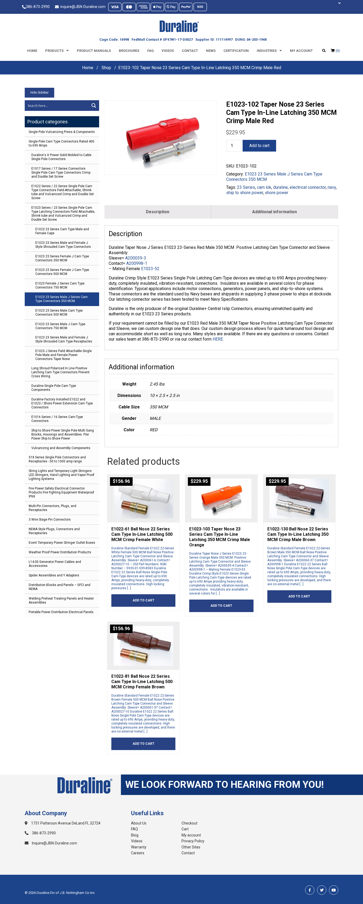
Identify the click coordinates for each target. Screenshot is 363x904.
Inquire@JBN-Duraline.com (54, 843)
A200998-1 (136, 263)
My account (301, 51)
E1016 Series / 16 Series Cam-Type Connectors (57, 419)
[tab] (157, 212)
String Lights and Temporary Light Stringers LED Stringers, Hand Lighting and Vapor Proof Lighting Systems (61, 475)
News (211, 51)
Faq (150, 51)
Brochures (129, 51)
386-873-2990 (38, 7)
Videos (168, 51)
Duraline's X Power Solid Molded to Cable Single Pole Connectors (61, 157)
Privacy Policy (193, 841)
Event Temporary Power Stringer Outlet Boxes (62, 543)
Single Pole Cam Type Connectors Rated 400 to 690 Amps (61, 143)
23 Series (246, 187)
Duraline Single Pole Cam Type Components (53, 388)
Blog (134, 835)
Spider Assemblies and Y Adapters (54, 575)
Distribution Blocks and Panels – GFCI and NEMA (59, 587)
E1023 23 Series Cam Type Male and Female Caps (62, 231)
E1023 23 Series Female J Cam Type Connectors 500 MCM (62, 272)
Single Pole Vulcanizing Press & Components (62, 132)
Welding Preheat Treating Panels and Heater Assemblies (61, 600)
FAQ (134, 829)
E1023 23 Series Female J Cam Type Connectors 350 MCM (62, 258)
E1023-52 (150, 268)
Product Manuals (94, 51)
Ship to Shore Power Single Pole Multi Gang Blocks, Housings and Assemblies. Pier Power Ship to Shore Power (62, 434)
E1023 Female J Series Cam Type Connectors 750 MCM (60, 285)
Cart (185, 829)
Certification (236, 51)
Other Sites (191, 847)
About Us (138, 823)
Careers (137, 853)
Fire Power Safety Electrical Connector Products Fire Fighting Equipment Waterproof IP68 (61, 492)
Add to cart (259, 145)
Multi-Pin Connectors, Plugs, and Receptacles (52, 508)
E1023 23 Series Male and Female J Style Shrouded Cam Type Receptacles (63, 339)
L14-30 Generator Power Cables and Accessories (55, 564)
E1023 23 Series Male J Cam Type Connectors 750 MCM (60, 326)
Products (54, 51)
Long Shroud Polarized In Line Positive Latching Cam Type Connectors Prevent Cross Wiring (60, 372)
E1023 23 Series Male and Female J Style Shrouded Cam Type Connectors (63, 245)
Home (32, 51)
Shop (106, 67)
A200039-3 (135, 258)
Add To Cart (143, 600)
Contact (190, 51)
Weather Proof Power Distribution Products (60, 552)
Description (157, 211)
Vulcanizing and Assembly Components (60, 448)
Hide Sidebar (39, 92)
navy (332, 187)
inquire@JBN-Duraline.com (82, 7)
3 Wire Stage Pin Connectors (50, 519)
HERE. (218, 339)
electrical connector (308, 187)
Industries (267, 51)
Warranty (138, 847)
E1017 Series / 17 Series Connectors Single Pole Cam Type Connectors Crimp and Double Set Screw (60, 172)
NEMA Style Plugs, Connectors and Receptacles (54, 531)
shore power (276, 192)
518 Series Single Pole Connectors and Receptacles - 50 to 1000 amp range (57, 459)
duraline (280, 187)
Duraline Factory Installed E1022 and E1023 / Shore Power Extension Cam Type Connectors (62, 403)
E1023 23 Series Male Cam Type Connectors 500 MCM (59, 312)
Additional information (274, 211)
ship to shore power (244, 192)
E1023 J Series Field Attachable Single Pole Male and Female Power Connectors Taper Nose (63, 355)
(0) (337, 51)
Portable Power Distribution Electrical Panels (61, 612)
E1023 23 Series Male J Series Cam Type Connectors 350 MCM (61, 299)
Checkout (189, 823)
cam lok (264, 187)
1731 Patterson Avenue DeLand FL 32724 (65, 823)
